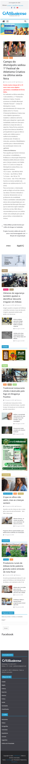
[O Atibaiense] (4, 21)
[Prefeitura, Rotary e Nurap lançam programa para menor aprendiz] (7, 603)
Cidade (3, 681)
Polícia (11, 289)
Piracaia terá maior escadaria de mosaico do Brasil (19, 430)
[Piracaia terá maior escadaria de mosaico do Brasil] (7, 431)
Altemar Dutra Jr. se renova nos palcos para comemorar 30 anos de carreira (18, 521)
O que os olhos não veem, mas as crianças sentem (13, 500)
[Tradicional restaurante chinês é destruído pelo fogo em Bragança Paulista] (14, 375)
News (11, 57)
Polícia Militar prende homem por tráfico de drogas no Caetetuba (14, 226)
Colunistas (4, 729)
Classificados (5, 709)
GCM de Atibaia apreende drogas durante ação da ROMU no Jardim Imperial (18, 323)
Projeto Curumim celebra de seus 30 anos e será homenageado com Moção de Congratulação (14, 233)
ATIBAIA (14, 246)
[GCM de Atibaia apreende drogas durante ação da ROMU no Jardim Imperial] (7, 324)
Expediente (5, 733)
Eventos (4, 695)
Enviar (6, 628)
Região (14, 384)
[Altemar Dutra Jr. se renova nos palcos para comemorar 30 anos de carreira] (7, 522)
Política (4, 688)
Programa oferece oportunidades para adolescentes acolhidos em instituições (13, 531)
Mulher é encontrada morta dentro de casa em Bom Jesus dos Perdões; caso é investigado (19, 418)
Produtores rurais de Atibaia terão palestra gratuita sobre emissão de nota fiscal (13, 567)
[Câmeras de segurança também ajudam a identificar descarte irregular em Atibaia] (14, 280)
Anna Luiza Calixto (8, 493)
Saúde (3, 702)
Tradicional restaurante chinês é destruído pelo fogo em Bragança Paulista (14, 392)
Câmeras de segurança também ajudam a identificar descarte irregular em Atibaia (13, 297)
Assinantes (5, 719)
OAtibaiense (20, 82)
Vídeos (3, 723)
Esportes (6, 57)
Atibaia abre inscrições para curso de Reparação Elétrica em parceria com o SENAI (19, 590)
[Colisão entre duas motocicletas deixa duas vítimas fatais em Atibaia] (7, 337)
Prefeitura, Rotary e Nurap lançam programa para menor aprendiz (19, 602)
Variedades (20, 493)
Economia (6, 559)
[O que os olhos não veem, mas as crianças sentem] (14, 484)
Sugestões (4, 740)
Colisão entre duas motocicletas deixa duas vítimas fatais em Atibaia (19, 336)
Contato (4, 736)
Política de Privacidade (8, 743)
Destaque (6, 289)
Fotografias (5, 726)
